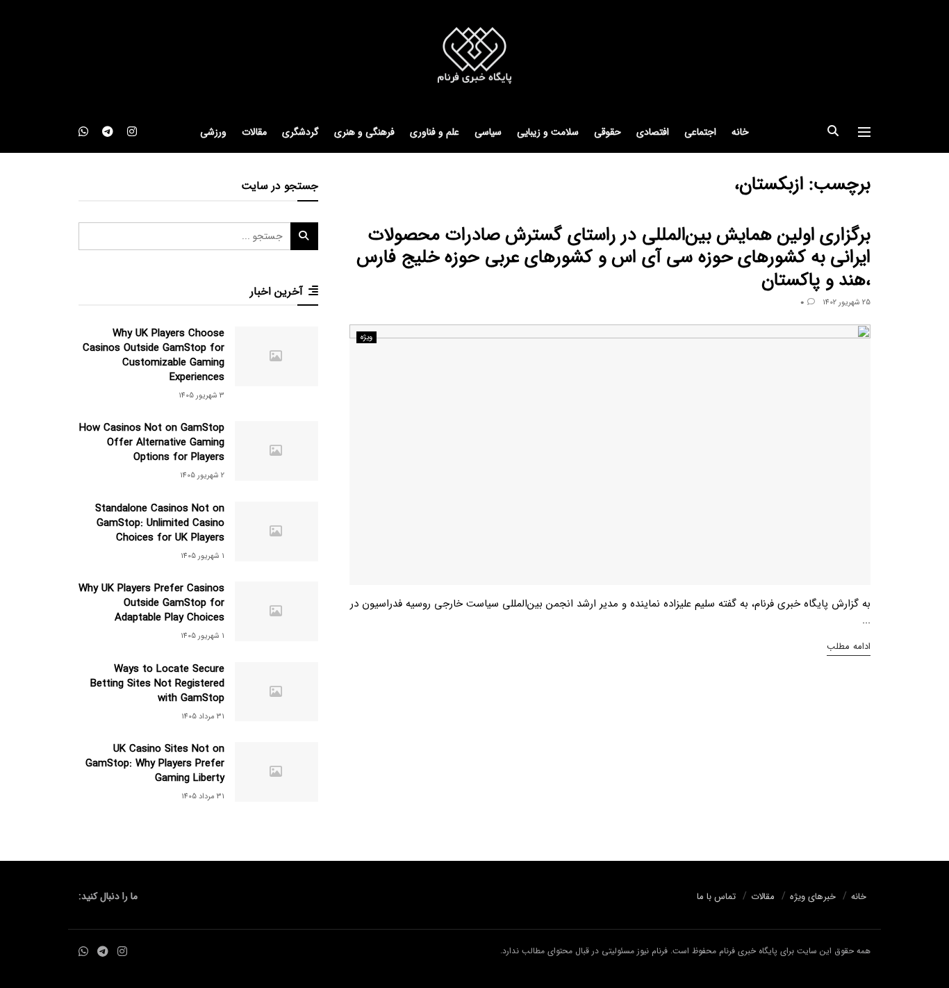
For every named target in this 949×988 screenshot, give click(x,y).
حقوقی (607, 132)
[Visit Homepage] (474, 56)
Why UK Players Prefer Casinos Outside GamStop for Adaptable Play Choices (151, 603)
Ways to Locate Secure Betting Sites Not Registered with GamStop (157, 684)
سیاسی (488, 132)
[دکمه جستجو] (833, 132)
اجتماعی (700, 132)
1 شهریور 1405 (202, 556)
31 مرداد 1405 (202, 717)
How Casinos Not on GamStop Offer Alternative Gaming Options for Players (151, 443)
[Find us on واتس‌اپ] (83, 132)
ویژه (366, 337)
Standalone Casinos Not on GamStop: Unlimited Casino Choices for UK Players (159, 523)
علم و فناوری (434, 132)
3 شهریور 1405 (201, 396)
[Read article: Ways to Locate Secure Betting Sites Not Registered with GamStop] (276, 692)
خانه (740, 132)
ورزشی (213, 132)
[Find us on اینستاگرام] (132, 132)
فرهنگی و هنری (364, 132)
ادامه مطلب (848, 646)
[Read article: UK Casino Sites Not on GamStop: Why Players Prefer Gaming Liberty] (276, 772)
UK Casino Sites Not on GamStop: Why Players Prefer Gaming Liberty (154, 764)
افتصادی (652, 132)
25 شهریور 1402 (846, 302)
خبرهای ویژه (813, 896)
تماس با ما (716, 896)
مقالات (254, 132)
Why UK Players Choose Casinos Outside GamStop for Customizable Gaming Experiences (153, 355)
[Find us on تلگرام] (107, 132)
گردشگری (300, 132)
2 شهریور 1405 (202, 475)
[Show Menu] (864, 132)
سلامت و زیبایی (548, 132)
